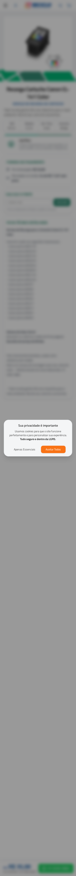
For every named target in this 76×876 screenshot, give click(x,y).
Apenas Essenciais (24, 449)
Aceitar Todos (53, 449)
